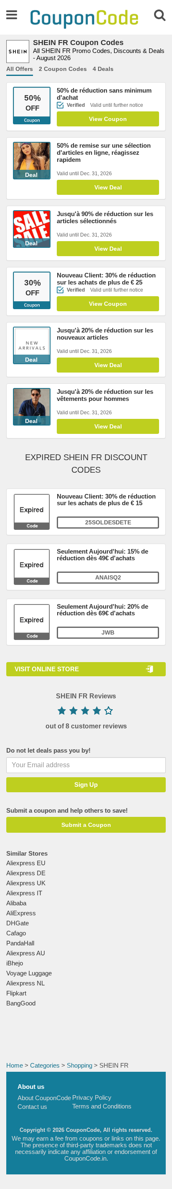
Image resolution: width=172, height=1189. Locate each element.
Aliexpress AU (25, 953)
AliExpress (21, 913)
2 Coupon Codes (63, 68)
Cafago (16, 933)
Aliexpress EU (26, 863)
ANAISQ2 (108, 577)
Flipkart (16, 993)
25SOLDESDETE (108, 522)
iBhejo (14, 963)
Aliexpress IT (24, 893)
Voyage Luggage (29, 973)
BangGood (20, 1003)
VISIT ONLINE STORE (47, 669)
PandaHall (20, 943)
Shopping (79, 1065)
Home (14, 1065)
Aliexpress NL (25, 983)
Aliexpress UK (26, 883)
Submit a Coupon (86, 824)
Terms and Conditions (102, 1106)
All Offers (19, 68)
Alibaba (16, 903)
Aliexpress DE (26, 873)
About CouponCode (44, 1097)
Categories (45, 1065)
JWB (107, 632)
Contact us (32, 1106)
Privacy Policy (91, 1097)
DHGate (17, 923)
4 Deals (103, 68)
